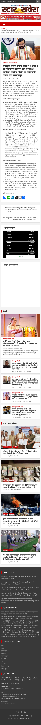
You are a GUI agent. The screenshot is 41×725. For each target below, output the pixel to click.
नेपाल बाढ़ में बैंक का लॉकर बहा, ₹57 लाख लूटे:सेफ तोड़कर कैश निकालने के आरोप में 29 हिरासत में (20, 486)
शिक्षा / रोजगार (5, 666)
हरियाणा (14, 63)
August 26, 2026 (17, 417)
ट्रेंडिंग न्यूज (5, 63)
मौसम (21, 256)
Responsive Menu (38, 1)
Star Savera (15, 78)
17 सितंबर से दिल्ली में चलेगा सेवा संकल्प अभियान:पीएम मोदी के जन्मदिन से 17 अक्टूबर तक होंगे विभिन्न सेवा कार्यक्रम (20, 343)
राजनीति (3, 653)
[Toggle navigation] (3, 24)
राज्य (10, 63)
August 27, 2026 (17, 387)
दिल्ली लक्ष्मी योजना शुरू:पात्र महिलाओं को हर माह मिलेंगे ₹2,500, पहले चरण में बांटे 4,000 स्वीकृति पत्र (24, 397)
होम (2, 646)
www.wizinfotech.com (24, 718)
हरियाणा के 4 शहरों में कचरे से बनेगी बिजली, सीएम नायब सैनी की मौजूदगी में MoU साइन (20, 452)
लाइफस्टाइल (4, 656)
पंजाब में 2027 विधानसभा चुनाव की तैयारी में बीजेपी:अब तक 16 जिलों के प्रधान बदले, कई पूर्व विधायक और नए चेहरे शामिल (20, 622)
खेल (2, 661)
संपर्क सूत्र (3, 669)
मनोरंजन (3, 664)
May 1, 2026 (6, 78)
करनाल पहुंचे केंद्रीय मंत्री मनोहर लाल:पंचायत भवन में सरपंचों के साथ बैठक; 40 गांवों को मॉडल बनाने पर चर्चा (19, 218)
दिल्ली (5, 311)
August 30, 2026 (8, 348)
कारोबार (3, 658)
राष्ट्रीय (11, 550)
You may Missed (10, 423)
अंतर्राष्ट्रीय (5, 480)
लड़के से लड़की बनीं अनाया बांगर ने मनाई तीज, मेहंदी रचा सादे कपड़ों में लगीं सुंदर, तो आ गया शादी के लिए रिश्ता (19, 613)
